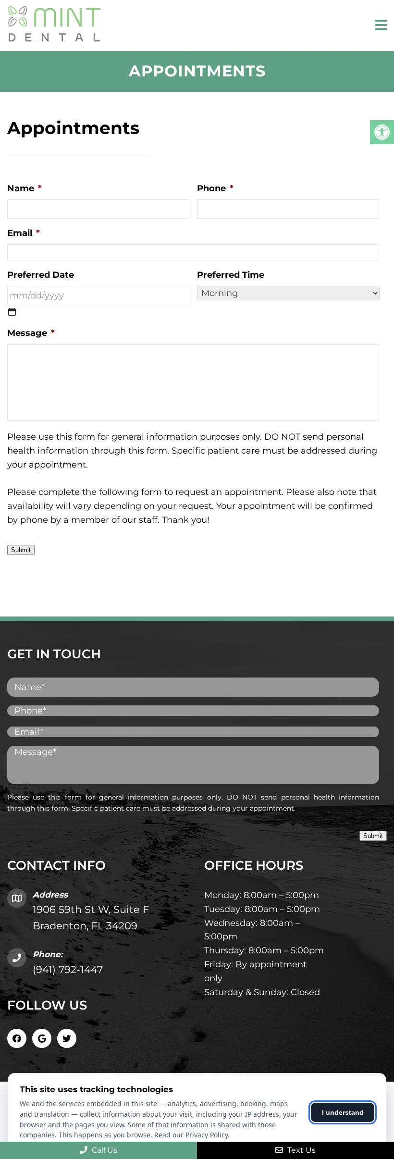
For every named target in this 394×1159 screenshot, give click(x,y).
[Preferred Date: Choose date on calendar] (12, 312)
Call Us (103, 1150)
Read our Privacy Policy (191, 1134)
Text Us (300, 1150)
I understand (343, 1112)
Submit (21, 550)
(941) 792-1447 (68, 969)
